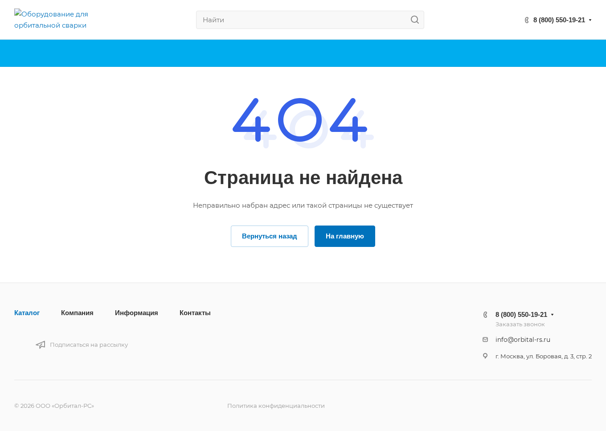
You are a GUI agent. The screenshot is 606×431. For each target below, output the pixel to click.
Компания (77, 312)
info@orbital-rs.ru (522, 340)
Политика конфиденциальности (276, 405)
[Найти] (417, 20)
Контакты (195, 312)
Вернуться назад (269, 236)
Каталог (27, 312)
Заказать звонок (520, 324)
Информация (136, 312)
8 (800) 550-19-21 (559, 20)
